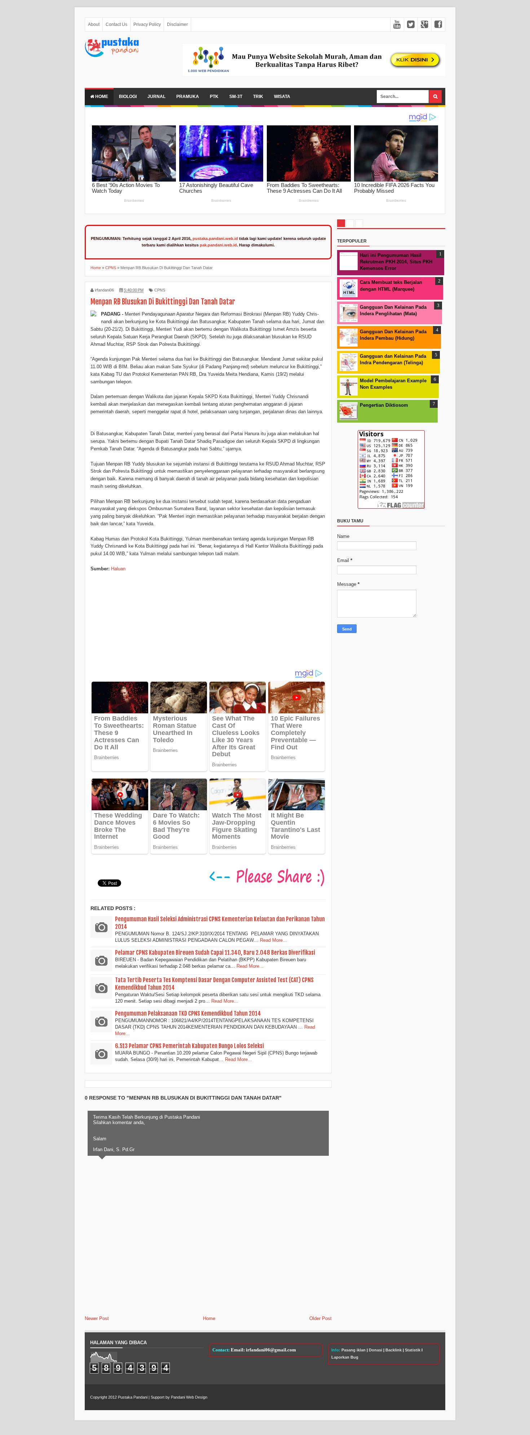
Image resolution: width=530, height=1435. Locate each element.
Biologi (128, 96)
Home (101, 96)
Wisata (282, 96)
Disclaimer (177, 24)
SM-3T (235, 96)
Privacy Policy (147, 24)
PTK (214, 96)
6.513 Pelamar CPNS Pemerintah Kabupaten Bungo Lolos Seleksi (189, 1045)
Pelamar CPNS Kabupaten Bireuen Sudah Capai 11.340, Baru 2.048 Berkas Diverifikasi (215, 952)
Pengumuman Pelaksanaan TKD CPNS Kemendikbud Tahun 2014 (188, 1013)
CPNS (159, 290)
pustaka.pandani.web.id (215, 238)
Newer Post (97, 1318)
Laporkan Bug (344, 1357)
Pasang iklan (353, 1350)
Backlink (393, 1350)
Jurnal (156, 96)
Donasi (375, 1350)
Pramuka (187, 96)
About (94, 24)
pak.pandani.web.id (218, 245)
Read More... (273, 940)
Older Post (320, 1318)
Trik (258, 96)
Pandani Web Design (189, 1397)
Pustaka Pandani (132, 1397)
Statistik (412, 1350)
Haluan (118, 568)
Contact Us (116, 24)
